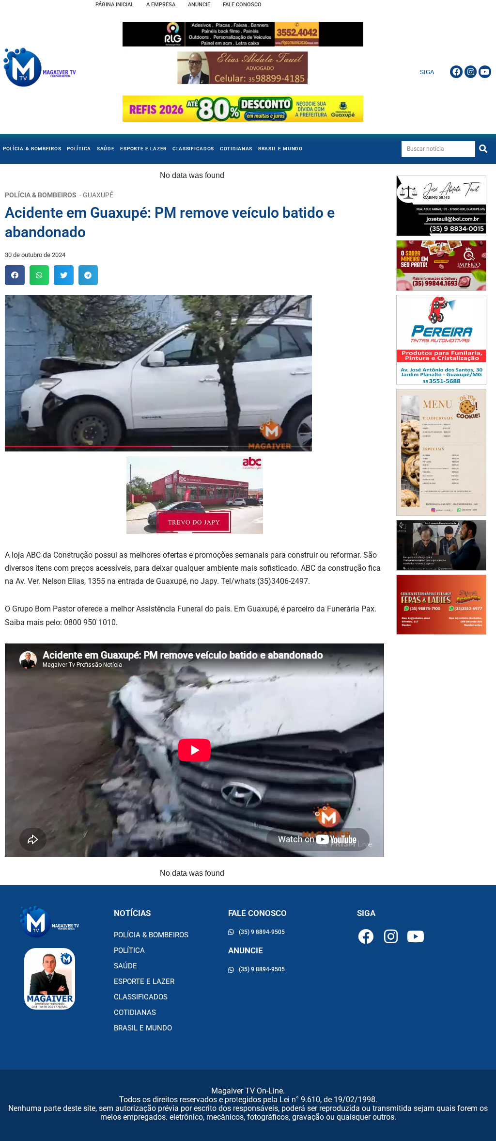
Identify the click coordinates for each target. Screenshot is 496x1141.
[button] (15, 275)
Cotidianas (236, 148)
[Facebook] (456, 71)
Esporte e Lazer (143, 148)
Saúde (106, 148)
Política (79, 148)
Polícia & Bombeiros (32, 148)
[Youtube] (485, 71)
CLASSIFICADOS (193, 148)
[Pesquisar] (483, 149)
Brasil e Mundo (280, 148)
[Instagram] (471, 71)
